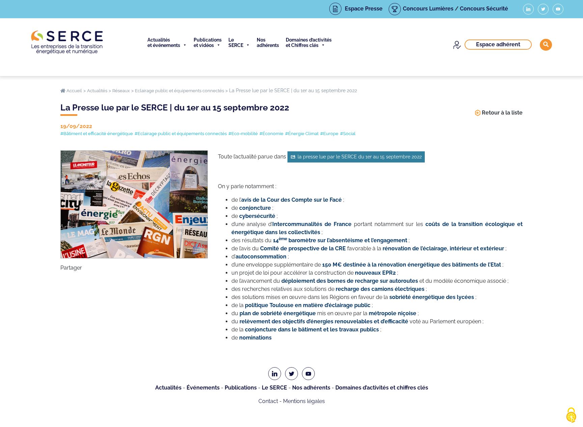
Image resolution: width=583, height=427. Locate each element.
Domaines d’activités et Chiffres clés (309, 42)
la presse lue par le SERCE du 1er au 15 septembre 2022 (360, 156)
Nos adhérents (268, 42)
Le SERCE (235, 42)
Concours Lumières (428, 8)
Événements (203, 387)
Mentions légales (304, 401)
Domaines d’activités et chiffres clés (381, 387)
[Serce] (67, 42)
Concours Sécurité (484, 8)
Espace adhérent (498, 44)
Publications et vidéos (208, 42)
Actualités (168, 387)
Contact (268, 401)
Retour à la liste (502, 112)
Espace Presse (364, 8)
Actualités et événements (163, 42)
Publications (241, 387)
